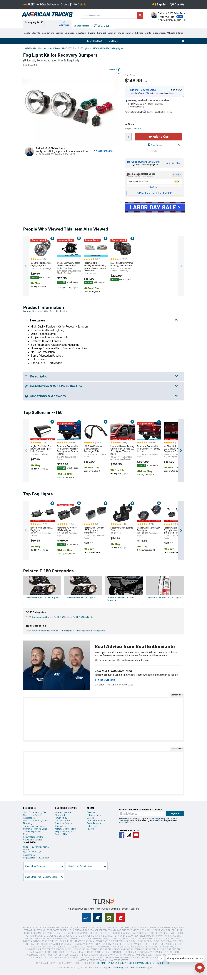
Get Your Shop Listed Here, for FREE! (154, 193)
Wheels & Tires (175, 33)
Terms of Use (61, 834)
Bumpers (69, 33)
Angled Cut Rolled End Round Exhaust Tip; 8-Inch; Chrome (41, 450)
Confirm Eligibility (136, 106)
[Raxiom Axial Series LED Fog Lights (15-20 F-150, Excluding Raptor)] (42, 513)
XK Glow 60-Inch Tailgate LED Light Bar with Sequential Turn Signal (176, 451)
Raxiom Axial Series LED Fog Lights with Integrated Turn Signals (175, 533)
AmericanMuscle (77, 908)
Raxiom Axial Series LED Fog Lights (41, 532)
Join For (173, 163)
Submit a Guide (94, 815)
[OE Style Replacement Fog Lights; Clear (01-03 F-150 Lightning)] (42, 248)
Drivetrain (81, 33)
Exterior (111, 33)
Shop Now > (112, 41)
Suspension (159, 33)
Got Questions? (62, 820)
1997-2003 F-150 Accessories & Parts (41, 48)
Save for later (156, 145)
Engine (91, 33)
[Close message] (183, 41)
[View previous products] (26, 266)
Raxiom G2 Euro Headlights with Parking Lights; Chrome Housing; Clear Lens (95, 268)
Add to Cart (161, 136)
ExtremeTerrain (119, 908)
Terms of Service (137, 967)
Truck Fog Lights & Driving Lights (89, 630)
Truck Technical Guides (34, 826)
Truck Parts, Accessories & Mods (42, 630)
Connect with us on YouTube (136, 835)
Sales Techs (92, 826)
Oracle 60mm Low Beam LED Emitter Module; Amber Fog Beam (69, 268)
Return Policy (61, 818)
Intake (120, 33)
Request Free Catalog (33, 837)
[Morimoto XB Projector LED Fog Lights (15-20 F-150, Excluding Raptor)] (69, 513)
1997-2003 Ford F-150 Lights (76, 48)
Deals (27, 33)
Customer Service (63, 823)
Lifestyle (36, 33)
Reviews (90, 829)
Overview (91, 812)
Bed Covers (48, 33)
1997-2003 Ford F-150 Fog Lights (107, 48)
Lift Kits (139, 33)
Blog (25, 834)
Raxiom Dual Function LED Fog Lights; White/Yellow (94, 533)
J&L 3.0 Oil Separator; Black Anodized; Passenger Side (95, 451)
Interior (130, 33)
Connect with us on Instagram (129, 835)
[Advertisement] (103, 719)
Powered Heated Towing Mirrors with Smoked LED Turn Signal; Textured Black (122, 452)
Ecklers (134, 908)
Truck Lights (66, 630)
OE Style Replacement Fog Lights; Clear (40, 266)
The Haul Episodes (32, 831)
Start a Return (61, 815)
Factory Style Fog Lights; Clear (122, 530)
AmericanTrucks (99, 908)
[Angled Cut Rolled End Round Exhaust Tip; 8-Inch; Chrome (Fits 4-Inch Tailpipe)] (42, 431)
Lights (148, 33)
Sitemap (101, 963)
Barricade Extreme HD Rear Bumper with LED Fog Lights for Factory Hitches (67, 452)
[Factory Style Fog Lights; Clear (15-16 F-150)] (122, 513)
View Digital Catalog (32, 839)
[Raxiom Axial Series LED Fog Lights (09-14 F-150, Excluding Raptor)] (149, 513)
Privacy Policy (158, 819)
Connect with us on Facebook (121, 835)
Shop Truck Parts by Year (35, 812)
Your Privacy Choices (142, 963)
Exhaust (101, 33)
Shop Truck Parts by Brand (35, 820)
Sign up (175, 813)
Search (140, 15)
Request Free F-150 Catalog (36, 857)
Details (82, 4)
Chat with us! (61, 826)
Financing (27, 823)
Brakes (59, 33)
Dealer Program (94, 823)
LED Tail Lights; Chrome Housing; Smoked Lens (121, 267)
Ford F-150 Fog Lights (83, 617)
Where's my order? (63, 812)
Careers (90, 818)
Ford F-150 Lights (62, 617)
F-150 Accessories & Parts (38, 617)
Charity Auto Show (96, 820)
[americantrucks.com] (47, 14)
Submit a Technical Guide (35, 829)
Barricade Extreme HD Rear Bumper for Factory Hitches (148, 451)
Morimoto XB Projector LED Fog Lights (67, 532)
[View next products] (181, 266)
